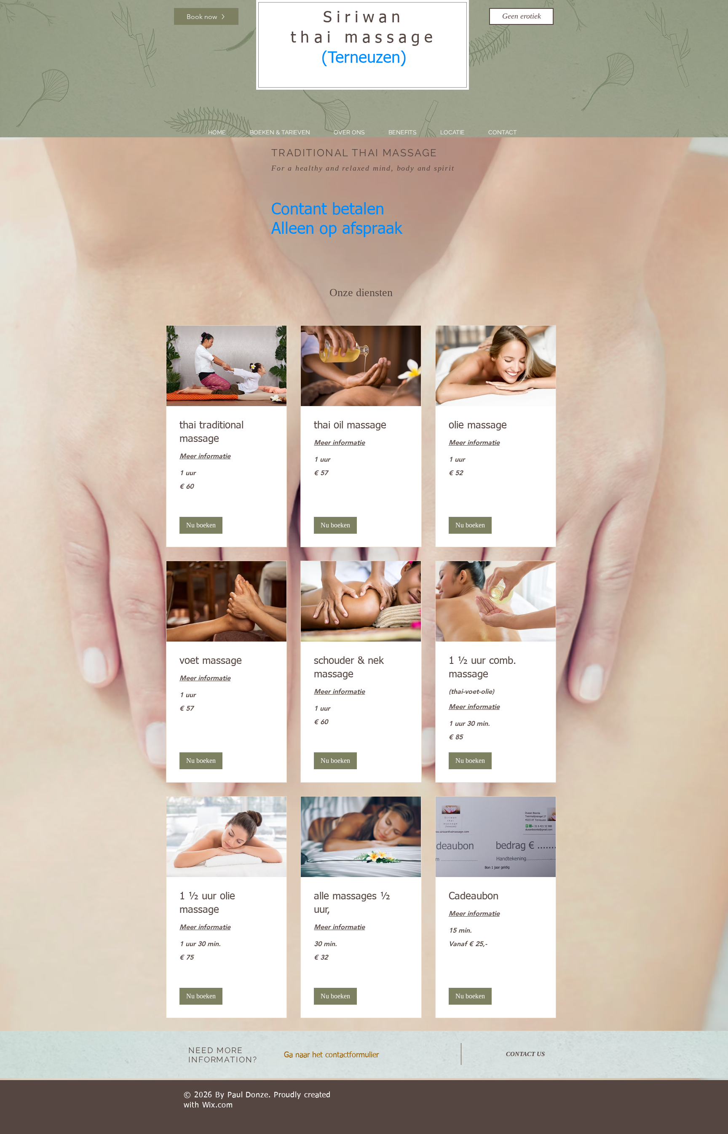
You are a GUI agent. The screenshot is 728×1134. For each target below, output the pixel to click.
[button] (521, 16)
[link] (226, 432)
